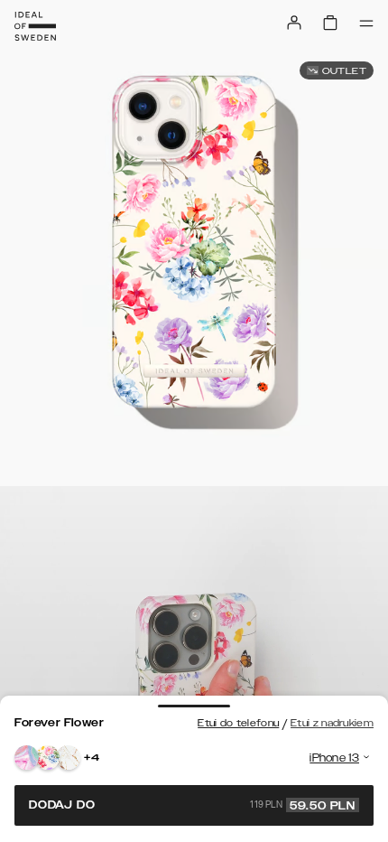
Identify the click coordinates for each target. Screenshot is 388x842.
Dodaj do (192, 805)
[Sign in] (294, 23)
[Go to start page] (35, 26)
